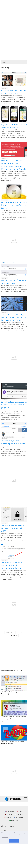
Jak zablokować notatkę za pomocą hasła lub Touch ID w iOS (13, 528)
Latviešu (9, 814)
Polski (20, 811)
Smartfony (4, 88)
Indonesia (20, 814)
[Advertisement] (14, 15)
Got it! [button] (14, 841)
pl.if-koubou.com (7, 826)
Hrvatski (8, 817)
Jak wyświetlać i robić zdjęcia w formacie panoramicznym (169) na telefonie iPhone (14, 317)
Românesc (10, 811)
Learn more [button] (5, 837)
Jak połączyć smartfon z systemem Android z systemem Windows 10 (11, 565)
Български (14, 820)
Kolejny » (14, 635)
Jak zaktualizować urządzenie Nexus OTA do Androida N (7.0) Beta (14, 405)
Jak (2, 696)
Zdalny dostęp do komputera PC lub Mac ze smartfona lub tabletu (14, 205)
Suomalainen (20, 817)
